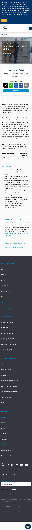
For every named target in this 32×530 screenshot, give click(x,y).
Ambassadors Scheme (8, 322)
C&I (2, 269)
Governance (4, 428)
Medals (3, 364)
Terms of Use (19, 506)
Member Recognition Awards (10, 380)
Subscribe (5, 474)
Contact (13, 474)
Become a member (6, 456)
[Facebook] (17, 464)
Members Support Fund (8, 349)
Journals (3, 274)
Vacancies (4, 439)
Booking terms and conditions (14, 247)
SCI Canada (6, 55)
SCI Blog (3, 280)
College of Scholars (7, 333)
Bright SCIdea (5, 327)
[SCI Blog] (21, 464)
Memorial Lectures (6, 369)
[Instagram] (12, 464)
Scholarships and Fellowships (10, 386)
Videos (3, 297)
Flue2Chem (4, 285)
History (3, 422)
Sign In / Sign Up (6, 450)
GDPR (19, 511)
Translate (14, 489)
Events (7, 34)
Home (2, 34)
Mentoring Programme (8, 338)
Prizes (3, 402)
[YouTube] (26, 464)
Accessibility (6, 506)
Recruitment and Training (8, 344)
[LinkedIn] (8, 464)
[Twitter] (3, 465)
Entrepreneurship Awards (9, 391)
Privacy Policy (7, 511)
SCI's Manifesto (5, 291)
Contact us (4, 433)
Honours (3, 375)
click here (25, 158)
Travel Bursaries (6, 397)
